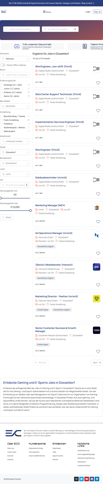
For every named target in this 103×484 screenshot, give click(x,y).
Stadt (2, 147)
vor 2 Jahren (40, 221)
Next (95, 362)
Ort (1, 180)
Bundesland (5, 158)
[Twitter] (81, 479)
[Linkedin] (97, 479)
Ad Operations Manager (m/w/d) (54, 233)
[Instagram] (76, 479)
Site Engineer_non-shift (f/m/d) (53, 66)
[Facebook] (92, 479)
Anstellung (5, 112)
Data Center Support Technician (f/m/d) (58, 94)
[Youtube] (86, 479)
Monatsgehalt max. (9, 203)
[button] (47, 11)
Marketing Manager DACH (50, 205)
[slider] (30, 210)
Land (2, 169)
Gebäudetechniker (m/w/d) (51, 177)
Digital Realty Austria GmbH (51, 70)
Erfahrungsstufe (8, 80)
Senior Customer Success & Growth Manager (55, 329)
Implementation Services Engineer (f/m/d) (59, 122)
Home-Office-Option (16, 65)
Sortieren (4, 53)
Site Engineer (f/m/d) (47, 149)
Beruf (2, 70)
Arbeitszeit (5, 136)
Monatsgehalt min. (9, 191)
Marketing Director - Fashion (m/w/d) (56, 296)
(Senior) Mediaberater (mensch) (54, 264)
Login (88, 11)
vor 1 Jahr (39, 82)
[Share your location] (75, 29)
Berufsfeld (5, 101)
